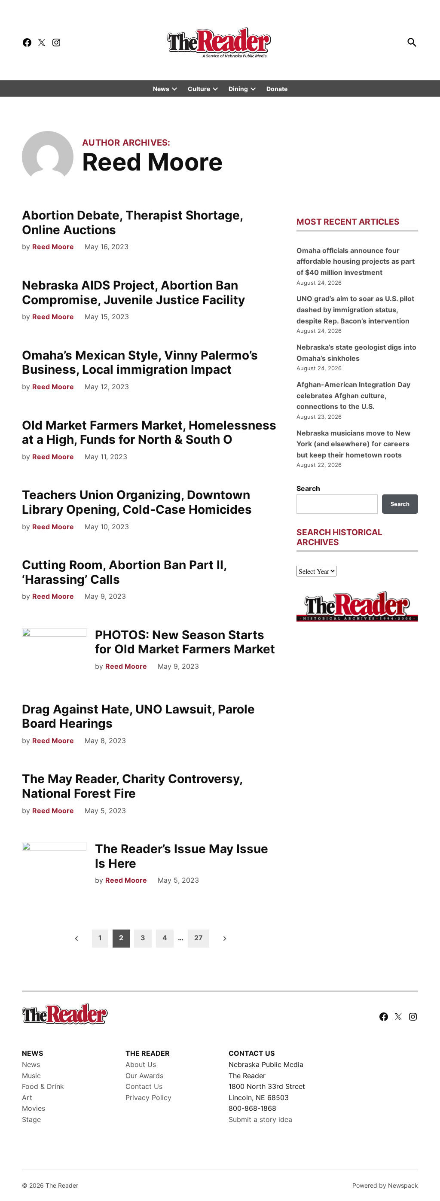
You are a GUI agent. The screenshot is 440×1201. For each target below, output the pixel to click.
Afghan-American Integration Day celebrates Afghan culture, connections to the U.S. (353, 395)
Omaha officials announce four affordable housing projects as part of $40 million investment (355, 261)
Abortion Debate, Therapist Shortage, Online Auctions (132, 222)
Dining (238, 88)
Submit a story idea (260, 1119)
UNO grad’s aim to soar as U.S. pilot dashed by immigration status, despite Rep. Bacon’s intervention (355, 309)
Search (308, 488)
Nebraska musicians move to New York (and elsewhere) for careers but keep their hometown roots (353, 444)
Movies (33, 1108)
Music (31, 1075)
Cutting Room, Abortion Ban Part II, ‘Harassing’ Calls (124, 572)
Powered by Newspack (385, 1185)
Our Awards (144, 1075)
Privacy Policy (148, 1097)
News (161, 88)
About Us (140, 1064)
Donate (276, 88)
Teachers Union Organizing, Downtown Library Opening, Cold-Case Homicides (137, 502)
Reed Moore (53, 246)
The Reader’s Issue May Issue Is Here (181, 856)
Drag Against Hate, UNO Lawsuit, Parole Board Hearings (138, 716)
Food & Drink (43, 1086)
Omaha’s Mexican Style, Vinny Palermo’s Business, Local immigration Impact (140, 362)
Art (27, 1097)
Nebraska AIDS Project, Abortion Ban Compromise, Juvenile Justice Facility (133, 292)
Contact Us (143, 1086)
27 (198, 937)
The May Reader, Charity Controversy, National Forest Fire (132, 786)
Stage (31, 1119)
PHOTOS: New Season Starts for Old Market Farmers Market (185, 642)
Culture (199, 88)
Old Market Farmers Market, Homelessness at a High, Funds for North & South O (149, 432)
